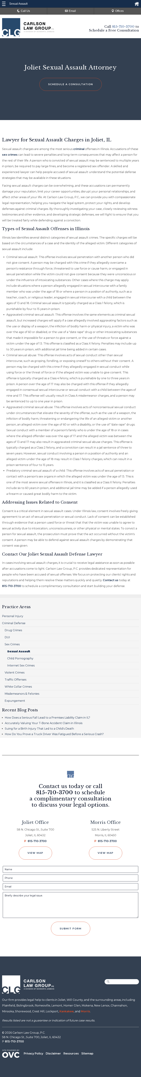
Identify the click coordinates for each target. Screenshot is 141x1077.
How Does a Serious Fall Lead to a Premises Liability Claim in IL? (47, 717)
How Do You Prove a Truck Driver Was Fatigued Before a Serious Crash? (54, 734)
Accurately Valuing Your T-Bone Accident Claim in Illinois (43, 723)
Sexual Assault (18, 651)
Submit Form (71, 928)
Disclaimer (53, 1053)
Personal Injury (12, 616)
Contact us (110, 580)
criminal (78, 149)
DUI (7, 637)
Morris (85, 1011)
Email (72, 10)
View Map (35, 852)
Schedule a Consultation (70, 84)
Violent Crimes (14, 672)
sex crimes (10, 154)
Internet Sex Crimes (21, 665)
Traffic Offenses (15, 679)
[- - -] (4, 4)
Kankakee (66, 1011)
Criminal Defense (13, 623)
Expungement (15, 700)
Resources (71, 1053)
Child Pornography (20, 658)
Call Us (25, 10)
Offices (119, 10)
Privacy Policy (33, 1053)
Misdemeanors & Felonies (22, 693)
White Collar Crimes (18, 686)
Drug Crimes (13, 630)
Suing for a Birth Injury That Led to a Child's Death (39, 728)
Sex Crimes (12, 644)
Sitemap (87, 1053)
